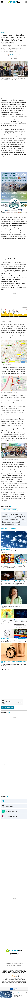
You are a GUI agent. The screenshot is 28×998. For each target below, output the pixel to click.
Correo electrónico (4, 679)
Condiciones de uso (18, 963)
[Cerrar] (26, 992)
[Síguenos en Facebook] (10, 954)
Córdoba (23, 958)
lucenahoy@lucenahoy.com (20, 982)
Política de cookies (11, 965)
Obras (9, 960)
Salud (5, 960)
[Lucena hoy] (14, 951)
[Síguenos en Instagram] (14, 954)
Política (6, 956)
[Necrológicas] (14, 806)
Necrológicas (15, 960)
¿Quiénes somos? (9, 963)
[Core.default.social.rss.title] (18, 954)
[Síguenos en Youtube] (16, 954)
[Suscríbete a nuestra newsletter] (14, 519)
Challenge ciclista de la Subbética (9, 509)
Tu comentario (4, 685)
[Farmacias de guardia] (14, 811)
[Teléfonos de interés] (14, 816)
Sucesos (12, 956)
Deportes (3, 32)
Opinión (17, 958)
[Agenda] (14, 801)
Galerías (22, 960)
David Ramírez (13, 54)
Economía (17, 956)
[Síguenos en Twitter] (12, 954)
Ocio (23, 956)
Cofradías (5, 958)
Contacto (19, 965)
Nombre (2, 672)
